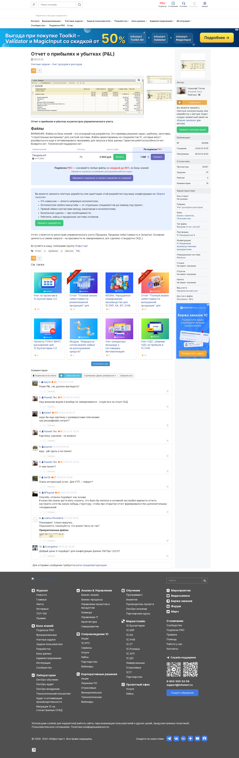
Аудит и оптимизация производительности (49, 700)
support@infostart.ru (180, 684)
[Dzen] (190, 739)
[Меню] (34, 4)
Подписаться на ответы (45, 375)
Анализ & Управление (96, 590)
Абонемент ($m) (185, 299)
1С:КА (129, 634)
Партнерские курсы (138, 613)
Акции (85, 638)
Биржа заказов (181, 601)
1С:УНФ (130, 639)
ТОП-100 (41, 613)
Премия (41, 618)
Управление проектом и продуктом (95, 606)
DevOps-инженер (136, 608)
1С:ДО (130, 658)
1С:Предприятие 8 (186, 235)
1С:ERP (130, 630)
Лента (40, 604)
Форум (176, 606)
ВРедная (49, 492)
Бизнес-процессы (92, 599)
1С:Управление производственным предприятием (186, 246)
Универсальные (135, 662)
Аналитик (131, 599)
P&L (78, 251)
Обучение (133, 590)
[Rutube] (204, 739)
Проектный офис (138, 684)
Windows (181, 257)
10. (40, 546)
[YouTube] (197, 739)
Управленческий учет (187, 290)
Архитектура (89, 621)
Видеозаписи (180, 595)
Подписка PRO (45, 630)
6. (40, 462)
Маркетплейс (135, 621)
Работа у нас (174, 644)
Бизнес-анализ (90, 594)
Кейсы (85, 657)
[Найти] (204, 580)
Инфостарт (81, 246)
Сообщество (44, 667)
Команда (86, 612)
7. (40, 477)
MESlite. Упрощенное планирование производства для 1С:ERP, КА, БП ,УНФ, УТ (118, 302)
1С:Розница (133, 648)
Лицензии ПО (89, 683)
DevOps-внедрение (48, 688)
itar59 (47, 477)
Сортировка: (99, 375)
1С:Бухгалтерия (135, 625)
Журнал (42, 590)
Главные (41, 599)
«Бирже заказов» (186, 120)
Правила (172, 634)
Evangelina (51, 546)
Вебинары (87, 666)
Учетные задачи (45, 639)
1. (40, 382)
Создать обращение (182, 692)
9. (40, 518)
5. (40, 446)
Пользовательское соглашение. (51, 726)
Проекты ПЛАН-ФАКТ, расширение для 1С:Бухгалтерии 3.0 (47, 345)
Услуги (85, 652)
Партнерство (89, 661)
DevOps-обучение (47, 679)
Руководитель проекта (140, 604)
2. (40, 397)
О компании (175, 621)
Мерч (175, 611)
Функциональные (46, 634)
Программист (134, 594)
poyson (48, 446)
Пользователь (184, 218)
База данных (43, 653)
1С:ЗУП (130, 653)
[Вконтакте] (176, 739)
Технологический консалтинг (53, 693)
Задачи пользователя (49, 644)
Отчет (38, 251)
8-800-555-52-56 (178, 681)
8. (40, 492)
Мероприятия (181, 590)
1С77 (129, 672)
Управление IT (89, 617)
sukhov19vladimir (53, 518)
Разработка (43, 648)
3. (40, 412)
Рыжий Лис (50, 397)
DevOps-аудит (45, 684)
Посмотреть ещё (100, 364)
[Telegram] (169, 739)
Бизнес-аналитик (185, 215)
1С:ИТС (85, 643)
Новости (41, 594)
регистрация (83, 565)
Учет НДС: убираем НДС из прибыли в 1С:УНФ (153, 345)
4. (40, 431)
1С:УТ (129, 644)
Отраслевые (88, 687)
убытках (69, 251)
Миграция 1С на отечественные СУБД (49, 708)
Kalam (47, 412)
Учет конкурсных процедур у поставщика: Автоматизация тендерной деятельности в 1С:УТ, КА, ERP (119, 351)
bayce (47, 382)
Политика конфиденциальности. (90, 726)
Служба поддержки (183, 657)
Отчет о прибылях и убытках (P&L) (73, 54)
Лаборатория (46, 675)
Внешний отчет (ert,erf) (188, 226)
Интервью (42, 608)
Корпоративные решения (99, 674)
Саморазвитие (90, 626)
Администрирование (48, 658)
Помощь (172, 639)
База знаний (44, 625)
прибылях (53, 251)
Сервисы (86, 647)
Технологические (91, 697)
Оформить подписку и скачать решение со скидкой (101, 178)
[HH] (183, 739)
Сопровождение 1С (95, 634)
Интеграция (43, 662)
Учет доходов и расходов (190, 207)
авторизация (99, 565)
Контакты (172, 648)
